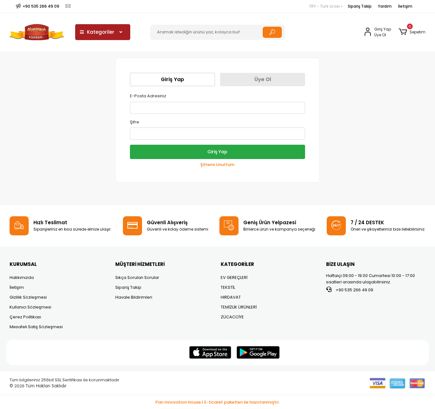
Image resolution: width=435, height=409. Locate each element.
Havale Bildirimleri (133, 297)
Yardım (385, 6)
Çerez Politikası (25, 317)
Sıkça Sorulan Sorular (137, 277)
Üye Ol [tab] (262, 79)
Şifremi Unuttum (217, 165)
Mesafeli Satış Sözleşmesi (36, 327)
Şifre (134, 122)
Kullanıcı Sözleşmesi (30, 307)
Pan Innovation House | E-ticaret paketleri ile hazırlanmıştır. (217, 402)
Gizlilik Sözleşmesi (28, 297)
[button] (412, 32)
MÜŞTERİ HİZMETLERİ (140, 264)
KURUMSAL (23, 264)
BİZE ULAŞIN (340, 264)
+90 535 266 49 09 (354, 290)
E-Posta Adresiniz (148, 96)
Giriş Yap (217, 152)
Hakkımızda (22, 277)
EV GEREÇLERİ (234, 277)
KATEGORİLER (237, 264)
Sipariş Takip (360, 6)
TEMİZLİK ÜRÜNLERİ (239, 307)
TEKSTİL (228, 287)
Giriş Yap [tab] (172, 79)
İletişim (405, 6)
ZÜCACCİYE (232, 317)
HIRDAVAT (231, 297)
